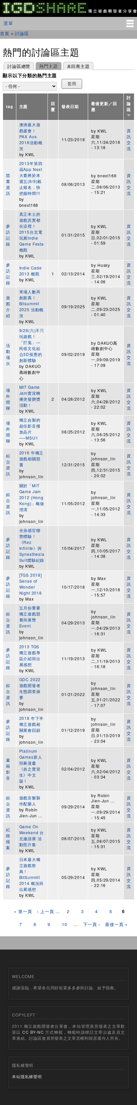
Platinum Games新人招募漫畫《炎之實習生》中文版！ (30, 766)
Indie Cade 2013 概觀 (30, 270)
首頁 (4, 33)
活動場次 (8, 354)
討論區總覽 (18, 66)
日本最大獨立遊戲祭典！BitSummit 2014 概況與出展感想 (31, 874)
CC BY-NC (33, 1032)
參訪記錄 (8, 235)
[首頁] (68, 13)
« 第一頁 (23, 911)
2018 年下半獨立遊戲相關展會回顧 (31, 724)
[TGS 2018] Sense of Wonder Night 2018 (30, 584)
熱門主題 (47, 66)
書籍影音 (8, 769)
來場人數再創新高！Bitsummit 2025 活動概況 (31, 303)
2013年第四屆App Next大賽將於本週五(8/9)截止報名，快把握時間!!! (31, 178)
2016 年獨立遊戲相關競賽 (31, 458)
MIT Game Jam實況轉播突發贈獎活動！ (30, 396)
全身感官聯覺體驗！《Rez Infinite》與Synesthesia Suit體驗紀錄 (32, 545)
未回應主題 (78, 66)
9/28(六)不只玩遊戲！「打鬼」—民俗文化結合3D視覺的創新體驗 (32, 345)
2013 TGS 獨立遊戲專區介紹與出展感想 (30, 655)
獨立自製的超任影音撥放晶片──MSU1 (30, 428)
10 (64, 924)
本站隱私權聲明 (27, 1076)
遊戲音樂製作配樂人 (30, 800)
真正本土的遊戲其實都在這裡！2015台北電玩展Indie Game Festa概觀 (31, 232)
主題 (23, 106)
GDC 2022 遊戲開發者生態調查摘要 (30, 688)
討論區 (22, 33)
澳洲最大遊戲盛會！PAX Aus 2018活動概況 (31, 136)
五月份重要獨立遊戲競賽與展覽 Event (30, 616)
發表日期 (70, 106)
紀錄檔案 (8, 838)
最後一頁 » (116, 924)
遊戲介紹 (8, 306)
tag (9, 106)
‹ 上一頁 (45, 911)
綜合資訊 (8, 464)
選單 (8, 23)
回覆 (53, 106)
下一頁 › (91, 924)
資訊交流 (129, 139)
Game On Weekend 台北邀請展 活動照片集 (31, 835)
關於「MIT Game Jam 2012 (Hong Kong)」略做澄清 (32, 497)
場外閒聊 (8, 399)
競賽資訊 (8, 184)
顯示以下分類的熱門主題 (30, 75)
